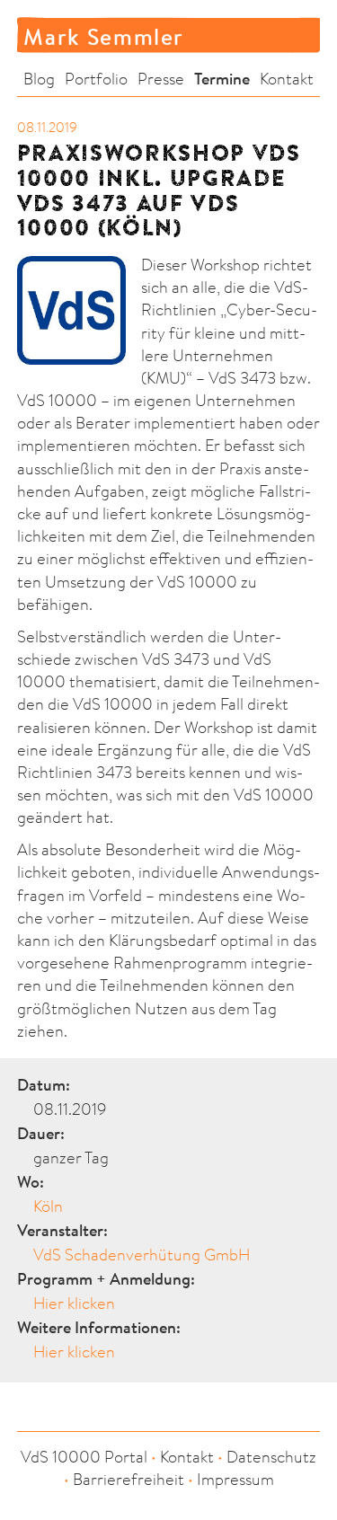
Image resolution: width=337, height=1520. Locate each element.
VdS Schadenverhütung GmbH (141, 1254)
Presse (160, 78)
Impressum (235, 1479)
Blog (39, 78)
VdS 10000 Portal (84, 1456)
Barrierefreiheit (128, 1479)
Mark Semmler (103, 36)
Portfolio (96, 78)
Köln (48, 1206)
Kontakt (287, 78)
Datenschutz (271, 1456)
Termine (222, 78)
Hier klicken (74, 1303)
